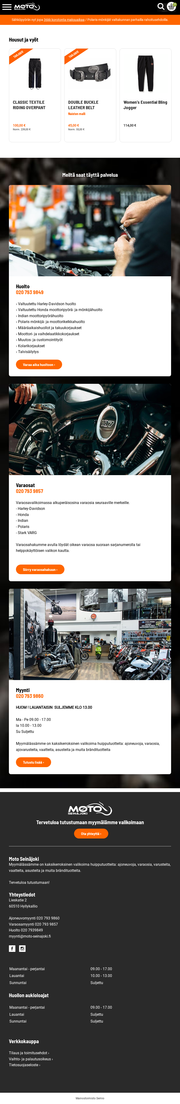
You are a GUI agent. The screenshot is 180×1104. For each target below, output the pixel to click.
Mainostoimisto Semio (90, 1098)
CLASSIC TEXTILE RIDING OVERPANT (29, 104)
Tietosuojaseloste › (24, 1065)
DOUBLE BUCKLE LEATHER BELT (83, 104)
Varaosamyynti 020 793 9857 (33, 924)
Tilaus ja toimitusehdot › (29, 1053)
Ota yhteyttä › (91, 833)
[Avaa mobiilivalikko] (7, 7)
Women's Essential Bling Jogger (145, 104)
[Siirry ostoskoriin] (171, 6)
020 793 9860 (29, 696)
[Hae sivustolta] (162, 5)
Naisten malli (76, 114)
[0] (171, 6)
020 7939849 (32, 930)
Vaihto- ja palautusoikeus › (31, 1059)
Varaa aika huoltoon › (39, 364)
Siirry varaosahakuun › (40, 569)
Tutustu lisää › (33, 762)
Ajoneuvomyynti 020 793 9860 (34, 918)
